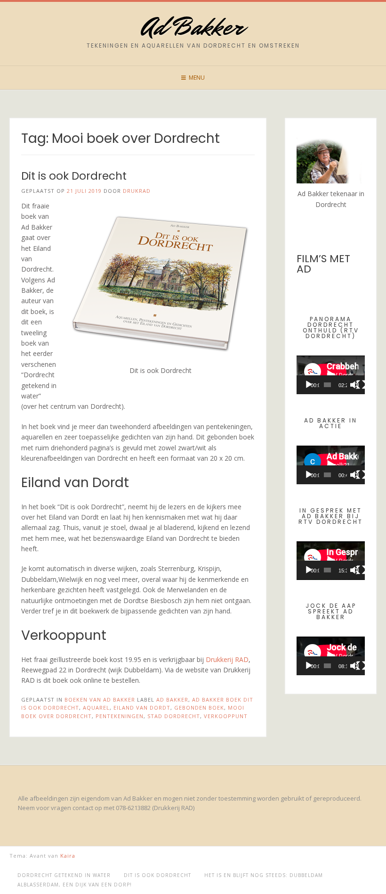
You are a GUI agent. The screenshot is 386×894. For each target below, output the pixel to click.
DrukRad (137, 190)
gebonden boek (199, 707)
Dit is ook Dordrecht (74, 175)
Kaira (67, 855)
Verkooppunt (226, 716)
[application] (331, 375)
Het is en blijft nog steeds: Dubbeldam (263, 875)
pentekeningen (120, 716)
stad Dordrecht (173, 716)
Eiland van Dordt (141, 707)
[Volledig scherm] (361, 384)
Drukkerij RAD (227, 659)
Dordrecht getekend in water (64, 875)
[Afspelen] (309, 384)
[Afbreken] (354, 384)
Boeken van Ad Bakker (99, 699)
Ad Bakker (193, 27)
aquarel (96, 707)
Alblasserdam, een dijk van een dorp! (74, 884)
